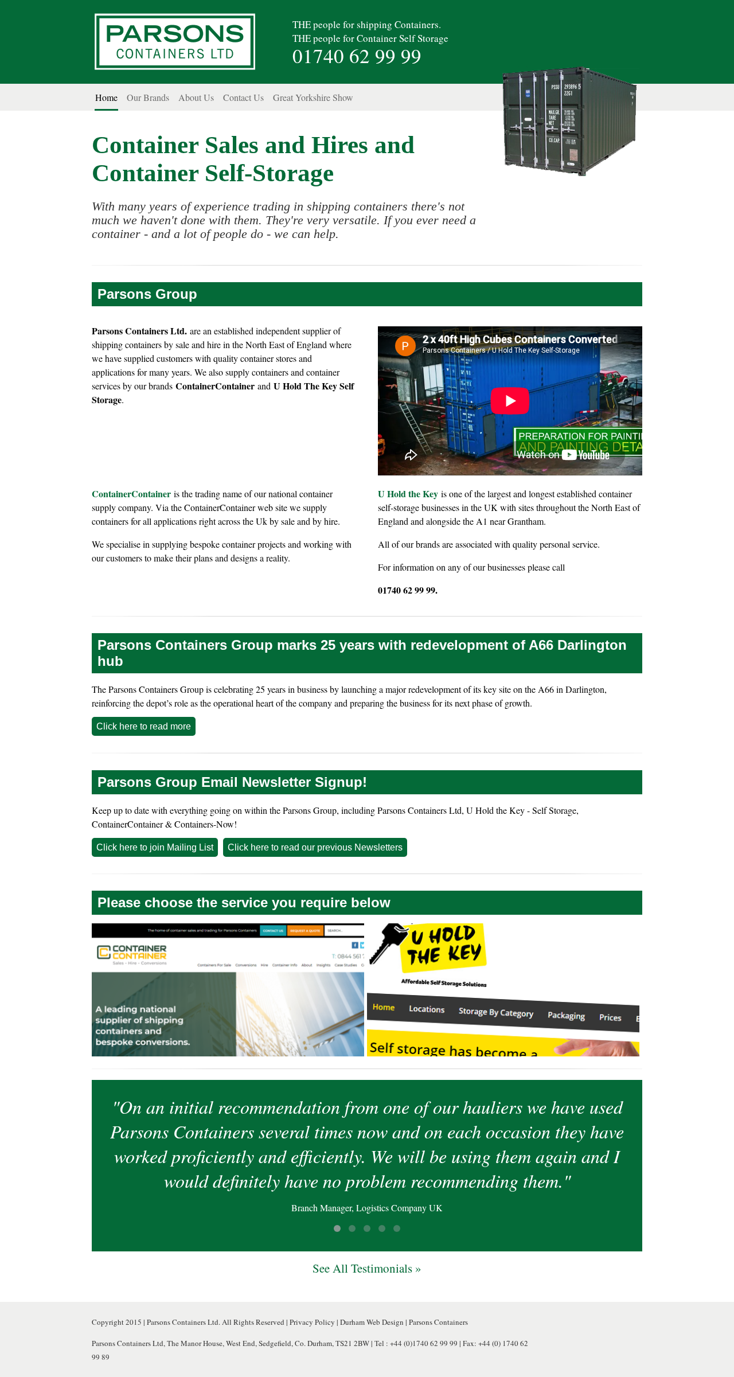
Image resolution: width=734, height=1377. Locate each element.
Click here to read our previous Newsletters (315, 847)
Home (106, 97)
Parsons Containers (438, 1322)
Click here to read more (143, 726)
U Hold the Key (408, 493)
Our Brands (148, 97)
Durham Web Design (372, 1322)
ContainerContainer (131, 493)
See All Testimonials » (367, 1268)
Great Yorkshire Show (313, 97)
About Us (196, 97)
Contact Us (243, 97)
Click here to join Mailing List (154, 847)
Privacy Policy (312, 1322)
